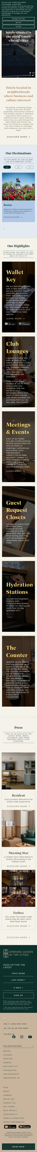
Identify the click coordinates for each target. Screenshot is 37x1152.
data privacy (10, 1110)
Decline (18, 22)
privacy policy (11, 6)
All (7, 167)
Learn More (14, 318)
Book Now (18, 1147)
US (30, 167)
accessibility (10, 1114)
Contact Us (9, 1103)
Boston (7, 1051)
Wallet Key (9, 1099)
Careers (7, 1095)
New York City (10, 1066)
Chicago (7, 1055)
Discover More (17, 137)
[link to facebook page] (14, 1037)
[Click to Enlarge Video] (31, 74)
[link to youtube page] (30, 1037)
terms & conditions (13, 1118)
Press (6, 1091)
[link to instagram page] (22, 1037)
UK (18, 167)
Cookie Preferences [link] (13, 1122)
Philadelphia (10, 1070)
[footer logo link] (13, 1018)
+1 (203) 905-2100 (17, 1024)
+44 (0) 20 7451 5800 (17, 1028)
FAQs (5, 1087)
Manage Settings (18, 19)
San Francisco (11, 1074)
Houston (7, 1059)
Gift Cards (9, 1107)
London (7, 1063)
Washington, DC (11, 1078)
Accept (18, 26)
